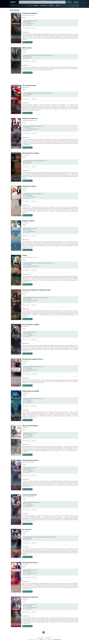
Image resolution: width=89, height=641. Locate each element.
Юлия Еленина (31, 15)
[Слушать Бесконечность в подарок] (16, 157)
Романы (24, 502)
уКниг (13, 2)
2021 (42, 125)
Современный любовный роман (28, 20)
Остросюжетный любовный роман (41, 297)
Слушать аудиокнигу (28, 42)
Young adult (49, 262)
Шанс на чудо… (27, 48)
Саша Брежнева (29, 56)
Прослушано (34, 28)
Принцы (30, 401)
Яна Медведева (29, 195)
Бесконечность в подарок (30, 153)
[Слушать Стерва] (16, 261)
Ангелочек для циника (29, 562)
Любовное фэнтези (38, 536)
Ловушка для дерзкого (29, 13)
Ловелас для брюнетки (30, 118)
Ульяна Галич (29, 22)
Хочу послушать (26, 28)
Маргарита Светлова (33, 120)
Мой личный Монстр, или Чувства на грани (36, 290)
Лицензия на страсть (29, 186)
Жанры (57, 5)
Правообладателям (48, 637)
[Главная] (30, 5)
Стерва (24, 255)
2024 (52, 55)
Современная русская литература (40, 262)
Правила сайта (40, 637)
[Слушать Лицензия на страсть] (16, 192)
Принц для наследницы (30, 426)
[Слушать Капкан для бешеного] (16, 501)
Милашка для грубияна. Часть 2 (32, 359)
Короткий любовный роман (39, 55)
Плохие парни (31, 196)
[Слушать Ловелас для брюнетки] (16, 124)
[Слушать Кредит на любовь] (16, 227)
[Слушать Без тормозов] (16, 533)
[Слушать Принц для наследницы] (16, 432)
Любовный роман (48, 55)
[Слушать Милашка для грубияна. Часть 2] (16, 365)
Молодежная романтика (33, 128)
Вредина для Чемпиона (30, 597)
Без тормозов (26, 529)
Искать (69, 2)
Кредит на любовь (28, 221)
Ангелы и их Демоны (32, 300)
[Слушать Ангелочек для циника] (16, 566)
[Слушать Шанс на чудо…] (16, 54)
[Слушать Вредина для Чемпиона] (16, 603)
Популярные (44, 5)
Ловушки (30, 23)
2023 (35, 228)
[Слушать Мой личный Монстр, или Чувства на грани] (16, 296)
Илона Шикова (25, 15)
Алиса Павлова (29, 298)
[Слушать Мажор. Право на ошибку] (16, 395)
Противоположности (32, 369)
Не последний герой (29, 85)
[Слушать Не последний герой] (16, 91)
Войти (76, 2)
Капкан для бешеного (29, 495)
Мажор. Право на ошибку (30, 391)
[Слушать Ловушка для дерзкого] (16, 19)
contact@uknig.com (57, 639)
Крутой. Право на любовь (30, 324)
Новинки (35, 5)
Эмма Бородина (29, 434)
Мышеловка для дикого (30, 460)
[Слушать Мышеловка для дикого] (16, 466)
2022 (35, 20)
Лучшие (51, 5)
